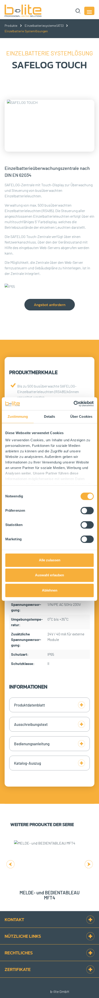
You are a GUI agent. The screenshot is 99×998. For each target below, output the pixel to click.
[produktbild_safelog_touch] (49, 126)
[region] (49, 130)
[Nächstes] (88, 863)
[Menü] (89, 11)
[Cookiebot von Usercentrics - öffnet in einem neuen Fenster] (73, 404)
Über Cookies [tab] (81, 416)
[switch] (87, 510)
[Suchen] (78, 11)
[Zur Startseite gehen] (29, 11)
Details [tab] (49, 416)
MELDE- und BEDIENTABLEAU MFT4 (50, 895)
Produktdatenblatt (29, 705)
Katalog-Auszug (27, 763)
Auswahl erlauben (49, 575)
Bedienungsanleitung (32, 743)
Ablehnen (49, 590)
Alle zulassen (49, 560)
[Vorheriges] (10, 863)
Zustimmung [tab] (18, 416)
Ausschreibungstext (31, 724)
